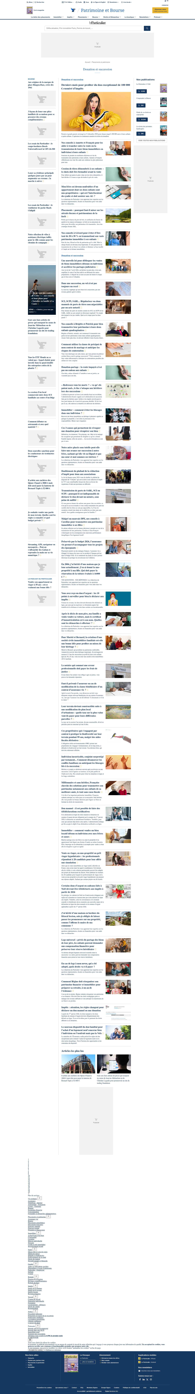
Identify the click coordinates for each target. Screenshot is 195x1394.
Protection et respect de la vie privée (40, 1315)
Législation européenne (36, 1319)
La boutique (129, 17)
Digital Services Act (111, 1391)
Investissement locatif (35, 1246)
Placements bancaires (35, 1224)
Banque (31, 1208)
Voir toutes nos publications (151, 140)
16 (29, 1186)
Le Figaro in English (99, 2)
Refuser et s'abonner (53, 1350)
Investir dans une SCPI (36, 1330)
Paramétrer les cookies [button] (44, 1387)
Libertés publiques (34, 1321)
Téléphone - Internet (35, 1203)
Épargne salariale (34, 1226)
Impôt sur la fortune (35, 1288)
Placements (82, 17)
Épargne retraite (33, 1228)
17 (29, 1188)
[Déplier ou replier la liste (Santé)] (34, 1249)
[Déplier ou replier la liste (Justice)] (35, 1311)
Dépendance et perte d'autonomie (40, 1268)
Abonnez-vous (160, 10)
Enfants (30, 1272)
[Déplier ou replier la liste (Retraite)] (36, 1276)
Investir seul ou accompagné (38, 1328)
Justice (30, 1311)
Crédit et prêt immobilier (36, 1244)
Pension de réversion (35, 1279)
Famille (30, 1264)
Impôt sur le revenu (35, 1290)
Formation (31, 1303)
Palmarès (31, 1358)
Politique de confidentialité (131, 1387)
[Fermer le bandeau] (30, 1340)
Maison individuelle (35, 1241)
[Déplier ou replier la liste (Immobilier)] (38, 1233)
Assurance (31, 1201)
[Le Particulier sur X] (147, 1379)
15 (29, 1184)
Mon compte (105, 1360)
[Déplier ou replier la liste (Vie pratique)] (39, 1198)
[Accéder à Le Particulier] (102, 10)
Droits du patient (34, 1259)
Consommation (33, 1212)
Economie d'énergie (35, 1210)
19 (29, 1192)
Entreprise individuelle (36, 1301)
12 (29, 1179)
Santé (30, 1249)
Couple (30, 1273)
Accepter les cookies (36, 1350)
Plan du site (153, 1387)
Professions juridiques (35, 1317)
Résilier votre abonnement (110, 1363)
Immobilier (58, 17)
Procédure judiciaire (35, 1314)
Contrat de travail (34, 1299)
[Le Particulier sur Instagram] (151, 1379)
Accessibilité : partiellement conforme (89, 1391)
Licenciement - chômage (36, 1304)
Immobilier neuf (33, 1332)
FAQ (81, 1387)
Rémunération (33, 1308)
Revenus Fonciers (34, 1294)
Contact (74, 1387)
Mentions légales (92, 1387)
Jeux (87, 2)
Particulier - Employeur (36, 1270)
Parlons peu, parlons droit (36, 1360)
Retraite (31, 1277)
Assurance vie (33, 1219)
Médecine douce (34, 1253)
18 (29, 1190)
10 (29, 1175)
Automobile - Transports (36, 1204)
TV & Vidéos (68, 2)
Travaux (31, 1242)
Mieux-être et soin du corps (37, 1252)
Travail (30, 1297)
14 (29, 1183)
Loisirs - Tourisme (34, 1206)
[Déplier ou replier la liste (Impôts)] (35, 1285)
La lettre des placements (40, 17)
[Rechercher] (147, 28)
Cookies (116, 1387)
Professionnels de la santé (37, 1257)
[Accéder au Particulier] (97, 23)
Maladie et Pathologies (36, 1255)
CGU (144, 1387)
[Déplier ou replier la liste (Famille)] (36, 1264)
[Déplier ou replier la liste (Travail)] (35, 1296)
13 (29, 1181)
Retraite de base (33, 1283)
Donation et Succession (36, 1230)
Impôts (69, 17)
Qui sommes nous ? (61, 1387)
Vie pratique (32, 1198)
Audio (80, 2)
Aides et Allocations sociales (38, 1266)
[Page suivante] (28, 1193)
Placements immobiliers (36, 1222)
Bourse (95, 17)
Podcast (157, 17)
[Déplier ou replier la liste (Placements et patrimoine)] (48, 1216)
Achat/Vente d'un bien (36, 1235)
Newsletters (113, 2)
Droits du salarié (34, 1306)
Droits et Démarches (111, 17)
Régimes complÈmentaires (37, 1281)
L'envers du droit (34, 1323)
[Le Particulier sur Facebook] (140, 1379)
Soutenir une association (36, 1334)
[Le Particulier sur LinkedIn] (143, 1379)
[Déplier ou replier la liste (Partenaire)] (38, 1326)
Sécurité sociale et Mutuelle (38, 1261)
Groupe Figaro (105, 1387)
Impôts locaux (33, 1292)
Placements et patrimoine (37, 1217)
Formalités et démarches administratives (42, 1213)
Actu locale (127, 2)
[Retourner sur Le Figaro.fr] (73, 10)
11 (29, 1177)
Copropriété (32, 1237)
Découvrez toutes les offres (110, 1358)
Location (31, 1239)
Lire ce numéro (88, 1362)
